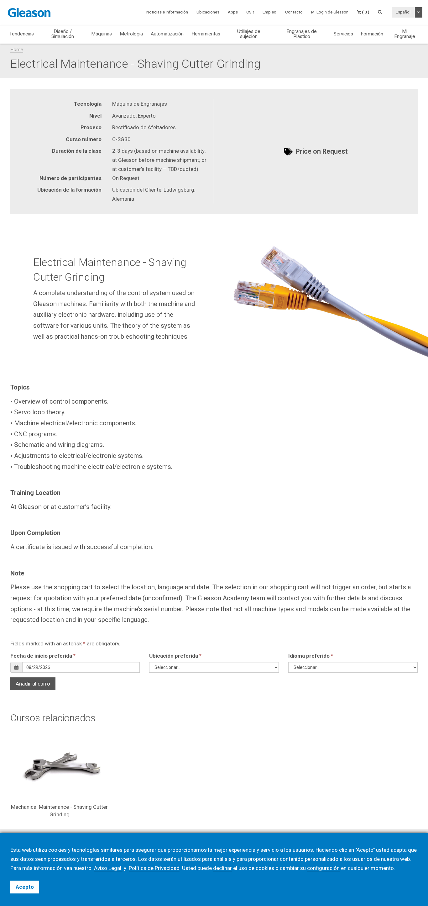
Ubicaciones (207, 11)
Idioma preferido (310, 656)
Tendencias (21, 34)
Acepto (25, 887)
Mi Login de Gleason (329, 11)
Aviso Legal (108, 868)
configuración (323, 868)
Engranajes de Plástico (301, 34)
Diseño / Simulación (62, 34)
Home (16, 49)
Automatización (167, 34)
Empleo (269, 11)
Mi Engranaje (404, 34)
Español (403, 11)
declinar (222, 868)
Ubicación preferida (175, 656)
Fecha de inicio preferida (43, 656)
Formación (372, 34)
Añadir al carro (33, 684)
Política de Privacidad (154, 868)
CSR (250, 11)
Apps (233, 11)
